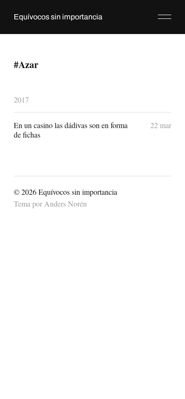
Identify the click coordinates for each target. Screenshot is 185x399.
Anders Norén (65, 203)
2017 (21, 99)
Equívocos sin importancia (58, 17)
